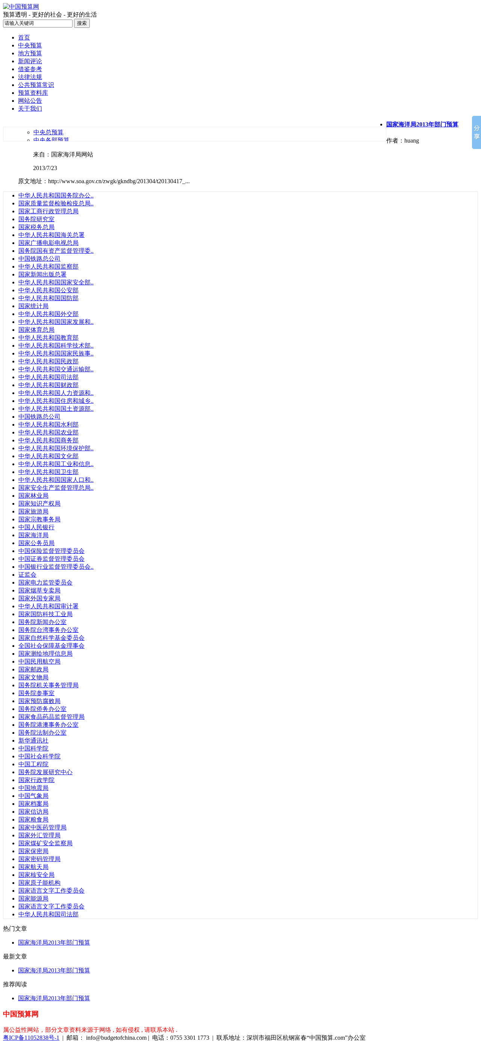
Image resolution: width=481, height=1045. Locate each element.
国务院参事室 (36, 693)
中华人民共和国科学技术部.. (56, 345)
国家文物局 (33, 677)
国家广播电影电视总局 (48, 243)
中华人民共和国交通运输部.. (56, 369)
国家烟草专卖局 (39, 590)
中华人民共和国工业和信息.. (56, 464)
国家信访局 (33, 811)
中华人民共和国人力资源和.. (56, 393)
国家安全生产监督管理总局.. (56, 488)
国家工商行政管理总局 (48, 211)
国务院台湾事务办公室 (48, 630)
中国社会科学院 (39, 756)
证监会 (27, 574)
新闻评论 (30, 61)
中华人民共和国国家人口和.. (56, 480)
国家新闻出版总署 (42, 274)
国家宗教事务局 (39, 519)
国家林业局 (33, 495)
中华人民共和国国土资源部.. (56, 409)
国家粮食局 (33, 819)
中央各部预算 (51, 140)
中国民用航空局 (39, 661)
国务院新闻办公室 (42, 622)
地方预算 (30, 53)
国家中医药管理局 (42, 827)
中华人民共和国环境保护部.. (56, 448)
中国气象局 (33, 796)
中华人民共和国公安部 (48, 290)
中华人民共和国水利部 (48, 424)
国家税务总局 (36, 227)
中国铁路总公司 (39, 258)
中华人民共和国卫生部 (48, 472)
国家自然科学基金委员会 (51, 638)
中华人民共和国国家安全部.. (56, 282)
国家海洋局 (33, 535)
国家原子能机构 (39, 882)
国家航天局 (33, 867)
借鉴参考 (30, 69)
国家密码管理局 (39, 859)
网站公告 (30, 100)
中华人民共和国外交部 (48, 314)
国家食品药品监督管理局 (51, 717)
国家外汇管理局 (39, 835)
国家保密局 (33, 851)
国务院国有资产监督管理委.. (56, 251)
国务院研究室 (36, 219)
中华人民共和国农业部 (48, 432)
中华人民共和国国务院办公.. (56, 195)
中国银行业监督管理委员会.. (56, 567)
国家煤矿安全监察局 (45, 843)
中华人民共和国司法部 (48, 377)
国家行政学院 (36, 780)
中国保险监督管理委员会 (51, 551)
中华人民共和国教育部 (48, 337)
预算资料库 (33, 93)
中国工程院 (33, 764)
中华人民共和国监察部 (48, 266)
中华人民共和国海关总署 (51, 235)
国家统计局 (33, 306)
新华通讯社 (33, 740)
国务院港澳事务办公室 (48, 724)
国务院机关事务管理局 (48, 685)
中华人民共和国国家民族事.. (56, 353)
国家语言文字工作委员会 (51, 890)
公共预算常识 (36, 85)
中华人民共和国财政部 (48, 385)
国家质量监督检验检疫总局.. (56, 203)
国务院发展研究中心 (45, 772)
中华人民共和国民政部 (48, 361)
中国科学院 (33, 748)
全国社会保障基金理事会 (51, 645)
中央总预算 (48, 132)
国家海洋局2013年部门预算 (54, 942)
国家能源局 (33, 898)
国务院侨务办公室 (42, 709)
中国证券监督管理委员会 (51, 559)
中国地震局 (33, 788)
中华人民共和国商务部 (48, 440)
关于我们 (30, 108)
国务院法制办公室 (42, 732)
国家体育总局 (36, 330)
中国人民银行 (36, 527)
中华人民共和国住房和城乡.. (56, 401)
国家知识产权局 (39, 503)
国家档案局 (33, 803)
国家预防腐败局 (39, 701)
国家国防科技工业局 (45, 614)
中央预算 (30, 45)
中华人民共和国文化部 (48, 456)
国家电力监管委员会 (45, 582)
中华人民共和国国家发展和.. (56, 322)
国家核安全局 (36, 875)
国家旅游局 (33, 511)
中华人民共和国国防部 (48, 298)
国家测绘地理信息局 (45, 653)
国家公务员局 (36, 543)
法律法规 (30, 77)
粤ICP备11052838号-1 (31, 1037)
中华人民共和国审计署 (48, 606)
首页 (24, 37)
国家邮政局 (33, 669)
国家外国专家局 (39, 598)
